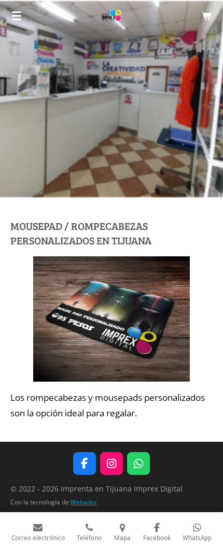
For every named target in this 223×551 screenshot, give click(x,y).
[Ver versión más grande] (111, 319)
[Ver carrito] (206, 15)
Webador (84, 502)
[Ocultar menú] (16, 15)
